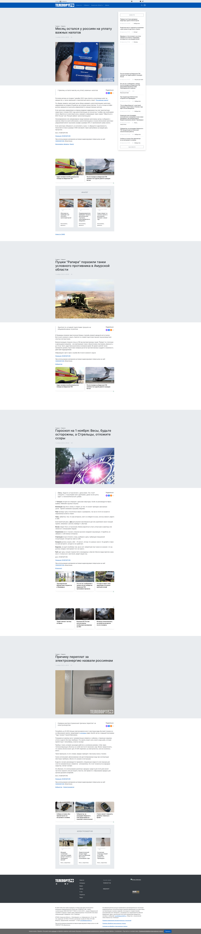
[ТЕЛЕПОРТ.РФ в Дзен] (140, 1)
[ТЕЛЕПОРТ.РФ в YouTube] (145, 1)
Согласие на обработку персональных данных (114, 926)
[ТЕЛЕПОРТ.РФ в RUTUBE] (143, 1)
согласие (54, 931)
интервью (83, 733)
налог (72, 144)
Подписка (82, 894)
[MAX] (107, 93)
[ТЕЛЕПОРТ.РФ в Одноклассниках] (138, 1)
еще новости (132, 147)
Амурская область (97, 5)
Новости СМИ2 (60, 234)
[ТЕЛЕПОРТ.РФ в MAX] (132, 1)
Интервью (82, 883)
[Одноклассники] (111, 93)
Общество (59, 364)
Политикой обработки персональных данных (151, 931)
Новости (78, 5)
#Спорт (135, 32)
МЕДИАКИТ (106, 888)
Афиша (107, 5)
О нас (81, 891)
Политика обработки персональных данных (114, 923)
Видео (81, 886)
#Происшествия (139, 79)
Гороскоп (59, 568)
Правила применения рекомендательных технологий (116, 920)
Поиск (81, 897)
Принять (167, 931)
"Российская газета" (102, 100)
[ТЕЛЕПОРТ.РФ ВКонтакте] (136, 1)
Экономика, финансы (62, 144)
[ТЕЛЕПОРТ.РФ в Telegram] (134, 1)
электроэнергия (69, 787)
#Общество (137, 23)
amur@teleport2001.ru (86, 920)
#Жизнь (136, 42)
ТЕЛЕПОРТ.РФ (59, 141)
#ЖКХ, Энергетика (65, 862)
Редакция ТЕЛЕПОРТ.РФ (62, 136)
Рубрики (86, 5)
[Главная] (64, 5)
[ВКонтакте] (109, 93)
